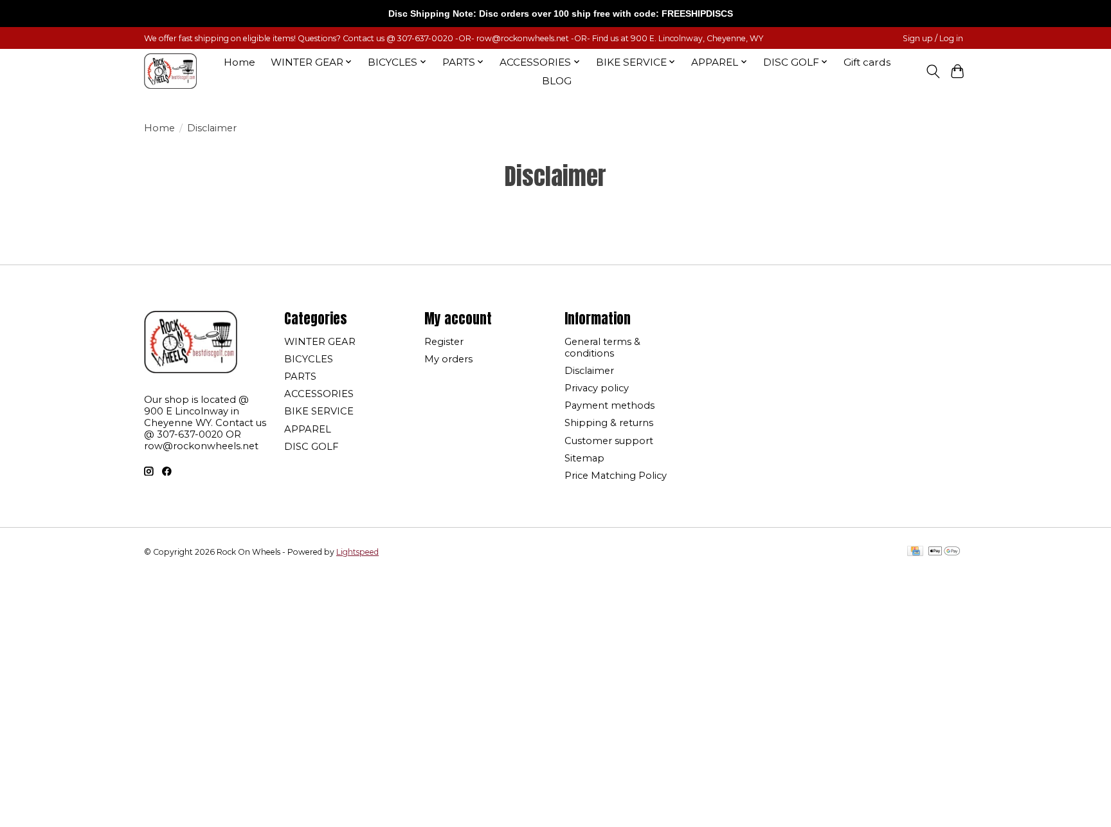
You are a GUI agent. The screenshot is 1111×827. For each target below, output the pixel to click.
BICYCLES (308, 359)
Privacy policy (597, 388)
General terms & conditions (602, 347)
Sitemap (584, 458)
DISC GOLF (311, 446)
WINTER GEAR (320, 342)
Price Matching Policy (616, 475)
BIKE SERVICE (319, 411)
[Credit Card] (915, 552)
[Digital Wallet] (944, 552)
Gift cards (867, 62)
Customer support (609, 441)
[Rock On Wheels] (170, 71)
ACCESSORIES (319, 394)
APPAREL (307, 429)
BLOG (557, 81)
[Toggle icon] (932, 71)
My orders (448, 359)
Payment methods (610, 405)
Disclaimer (589, 370)
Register (444, 342)
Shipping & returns (609, 423)
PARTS (300, 376)
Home (239, 62)
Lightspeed (357, 552)
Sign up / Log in (933, 38)
